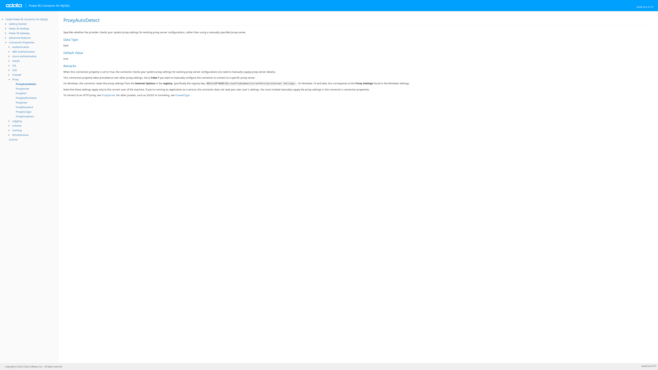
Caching (17, 130)
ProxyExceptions (25, 116)
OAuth (16, 61)
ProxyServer (22, 88)
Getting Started (18, 24)
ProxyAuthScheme (26, 98)
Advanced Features (20, 37)
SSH (14, 70)
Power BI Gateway (19, 33)
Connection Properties (21, 42)
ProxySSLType (23, 111)
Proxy (15, 79)
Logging (17, 121)
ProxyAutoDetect (26, 84)
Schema (16, 125)
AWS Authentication (23, 51)
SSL (14, 65)
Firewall (16, 74)
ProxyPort (21, 93)
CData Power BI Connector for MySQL (26, 19)
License (13, 139)
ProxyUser (21, 102)
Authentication (20, 47)
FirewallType (182, 95)
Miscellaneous (20, 135)
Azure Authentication (24, 56)
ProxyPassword (24, 107)
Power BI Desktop (19, 28)
